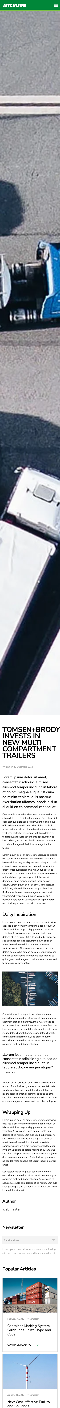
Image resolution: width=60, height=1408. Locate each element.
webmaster (33, 1318)
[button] (56, 5)
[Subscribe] (54, 1240)
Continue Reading (19, 1344)
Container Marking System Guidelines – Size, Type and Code (29, 1330)
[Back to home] (14, 5)
